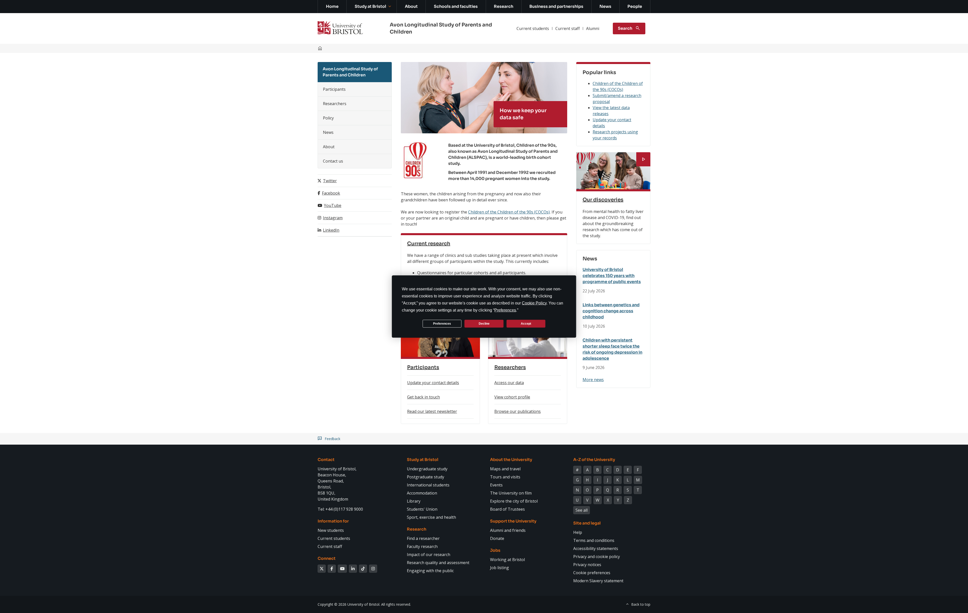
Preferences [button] (505, 310)
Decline (484, 323)
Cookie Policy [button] (534, 303)
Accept (526, 323)
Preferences (442, 323)
